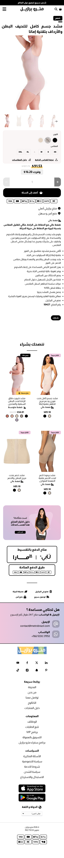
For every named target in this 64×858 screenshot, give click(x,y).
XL (28, 152)
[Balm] (12, 416)
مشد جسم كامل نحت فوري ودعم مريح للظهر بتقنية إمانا (47, 401)
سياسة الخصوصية (32, 761)
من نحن (32, 692)
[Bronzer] (7, 416)
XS (55, 152)
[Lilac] (17, 420)
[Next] (56, 121)
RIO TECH (29, 830)
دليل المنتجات (32, 708)
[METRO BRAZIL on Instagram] (27, 670)
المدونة (32, 687)
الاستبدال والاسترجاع (32, 777)
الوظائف (32, 721)
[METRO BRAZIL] (32, 9)
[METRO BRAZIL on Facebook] (27, 663)
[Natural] (41, 140)
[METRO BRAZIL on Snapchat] (36, 670)
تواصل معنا (32, 697)
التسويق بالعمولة (32, 737)
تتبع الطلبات (32, 726)
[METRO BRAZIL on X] (36, 663)
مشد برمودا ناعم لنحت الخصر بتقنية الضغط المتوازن (47, 478)
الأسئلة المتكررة (32, 756)
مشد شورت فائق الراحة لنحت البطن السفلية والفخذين (17, 401)
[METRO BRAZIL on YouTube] (17, 663)
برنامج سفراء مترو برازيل (32, 742)
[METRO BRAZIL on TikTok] (17, 670)
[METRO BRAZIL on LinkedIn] (46, 663)
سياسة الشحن (32, 771)
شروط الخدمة (32, 766)
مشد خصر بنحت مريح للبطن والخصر (16, 476)
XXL (20, 152)
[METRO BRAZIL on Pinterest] (46, 670)
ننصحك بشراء (32, 344)
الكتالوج (32, 702)
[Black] (55, 140)
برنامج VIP (32, 732)
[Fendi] (48, 140)
